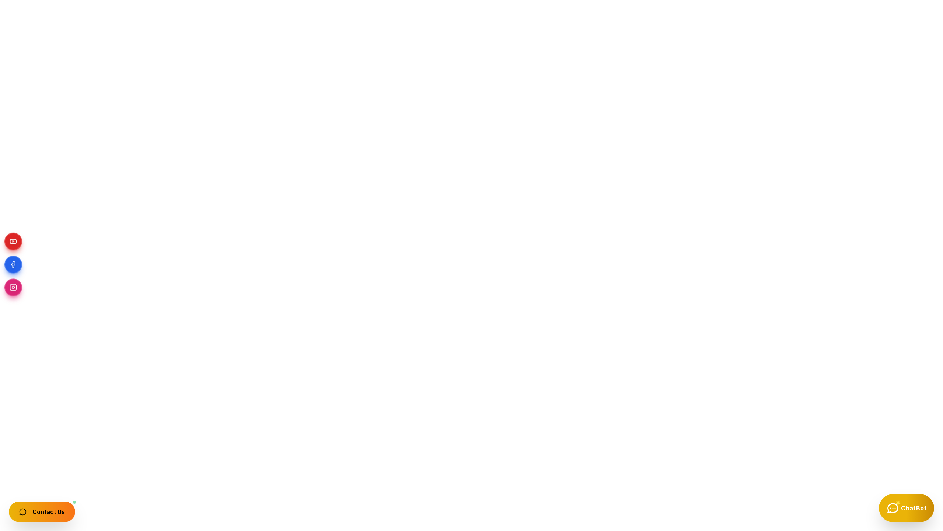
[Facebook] (13, 265)
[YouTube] (13, 243)
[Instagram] (13, 287)
